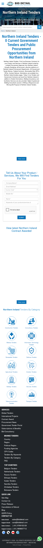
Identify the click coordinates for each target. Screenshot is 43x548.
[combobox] (21, 190)
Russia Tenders (10, 474)
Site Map (5, 497)
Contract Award (8, 419)
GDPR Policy (7, 513)
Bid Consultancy (8, 431)
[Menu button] (3, 4)
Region (7, 442)
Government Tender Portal (12, 425)
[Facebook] (3, 532)
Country (7, 439)
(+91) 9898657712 (20, 528)
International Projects (10, 416)
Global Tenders (7, 413)
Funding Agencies (11, 448)
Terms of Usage (16, 545)
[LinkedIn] (17, 532)
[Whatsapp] (39, 538)
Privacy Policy (27, 545)
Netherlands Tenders (12, 471)
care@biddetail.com (20, 522)
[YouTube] (13, 532)
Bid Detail (32, 543)
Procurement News (9, 422)
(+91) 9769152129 (20, 525)
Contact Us (6, 500)
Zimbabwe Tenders (11, 487)
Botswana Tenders (11, 490)
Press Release (7, 504)
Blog (3, 510)
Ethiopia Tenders (10, 477)
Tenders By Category (12, 457)
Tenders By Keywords (12, 454)
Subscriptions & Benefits (11, 428)
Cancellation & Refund (10, 507)
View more (21, 159)
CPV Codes (8, 451)
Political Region (10, 445)
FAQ (6, 460)
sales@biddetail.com (20, 519)
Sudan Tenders (10, 480)
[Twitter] (8, 532)
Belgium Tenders (10, 468)
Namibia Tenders (10, 484)
